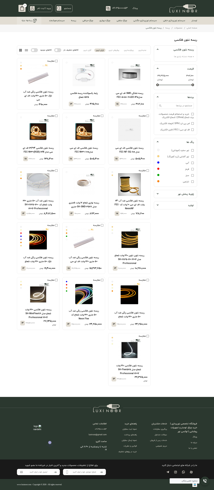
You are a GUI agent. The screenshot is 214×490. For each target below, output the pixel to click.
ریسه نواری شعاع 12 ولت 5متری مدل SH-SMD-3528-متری (84, 204)
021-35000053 (101, 429)
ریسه (73, 20)
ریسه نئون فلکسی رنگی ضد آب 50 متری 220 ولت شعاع (129, 314)
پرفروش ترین (114, 50)
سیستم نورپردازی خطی (174, 20)
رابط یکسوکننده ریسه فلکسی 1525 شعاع (84, 95)
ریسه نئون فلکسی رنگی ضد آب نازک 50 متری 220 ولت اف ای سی (38, 95)
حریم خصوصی (161, 446)
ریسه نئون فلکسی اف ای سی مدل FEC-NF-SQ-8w (129, 150)
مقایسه (51, 61)
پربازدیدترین (129, 50)
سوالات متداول (161, 435)
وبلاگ (135, 8)
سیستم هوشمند (57, 20)
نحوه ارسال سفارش (129, 440)
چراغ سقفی (122, 20)
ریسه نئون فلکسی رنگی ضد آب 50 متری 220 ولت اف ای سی (84, 259)
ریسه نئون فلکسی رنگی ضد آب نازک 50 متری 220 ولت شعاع (38, 259)
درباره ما (194, 442)
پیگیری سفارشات (160, 429)
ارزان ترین (100, 50)
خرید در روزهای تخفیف (127, 451)
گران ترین (87, 50)
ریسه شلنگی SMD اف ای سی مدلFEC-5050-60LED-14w (129, 95)
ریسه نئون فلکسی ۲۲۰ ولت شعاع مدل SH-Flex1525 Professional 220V (129, 369)
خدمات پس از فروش (158, 440)
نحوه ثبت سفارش (130, 429)
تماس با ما (193, 448)
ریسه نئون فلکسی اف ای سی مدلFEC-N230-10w (84, 150)
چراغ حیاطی (87, 20)
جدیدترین (142, 50)
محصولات (178, 28)
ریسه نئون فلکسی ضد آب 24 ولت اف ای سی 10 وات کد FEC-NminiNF (129, 204)
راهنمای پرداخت (130, 435)
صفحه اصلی (192, 28)
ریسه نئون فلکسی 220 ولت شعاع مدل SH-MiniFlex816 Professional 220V (38, 313)
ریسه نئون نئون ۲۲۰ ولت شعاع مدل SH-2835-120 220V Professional (129, 259)
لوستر (194, 20)
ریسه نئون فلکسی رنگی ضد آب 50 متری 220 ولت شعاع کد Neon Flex (84, 314)
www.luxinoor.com (24, 484)
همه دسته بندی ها (183, 56)
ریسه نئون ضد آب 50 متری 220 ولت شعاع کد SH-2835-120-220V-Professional (38, 204)
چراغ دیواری (104, 20)
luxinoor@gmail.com (98, 435)
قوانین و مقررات (130, 446)
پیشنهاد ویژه (27, 20)
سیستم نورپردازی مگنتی (145, 20)
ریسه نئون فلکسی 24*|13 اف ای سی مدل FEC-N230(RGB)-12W (38, 150)
